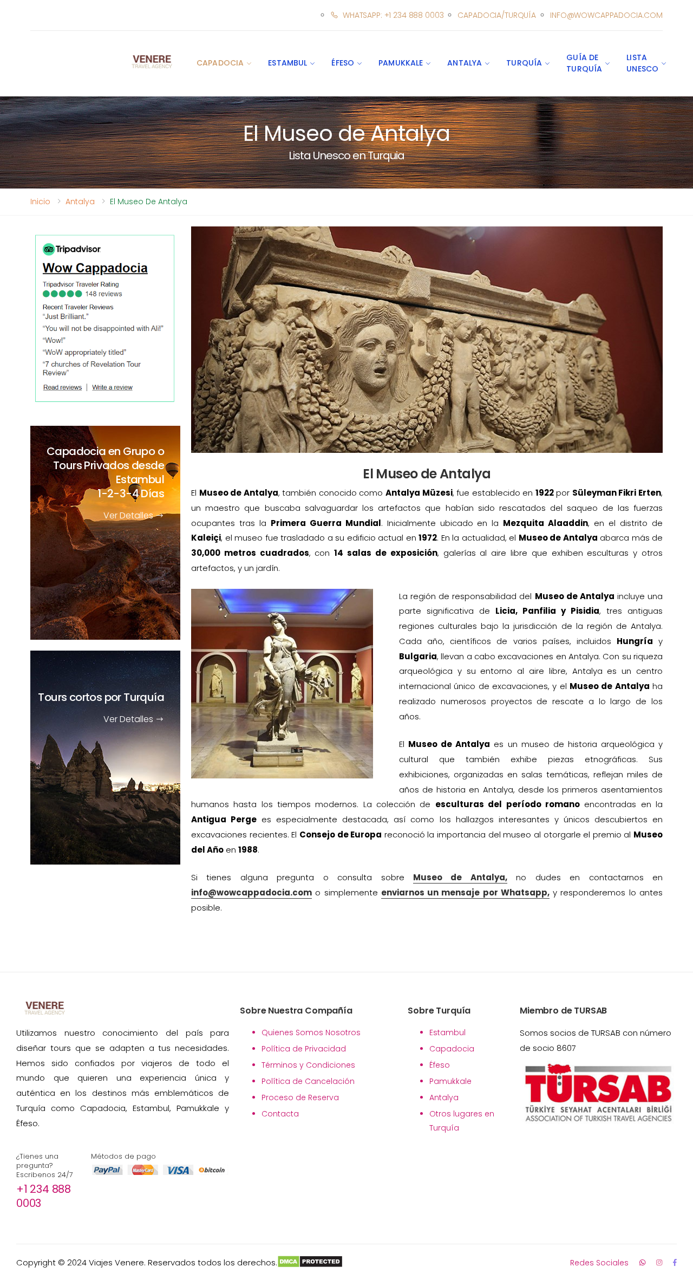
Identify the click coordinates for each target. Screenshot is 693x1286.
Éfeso (342, 62)
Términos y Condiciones (308, 1065)
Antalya (464, 62)
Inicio (40, 201)
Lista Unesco (642, 63)
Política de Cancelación (308, 1081)
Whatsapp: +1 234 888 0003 (393, 15)
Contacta (280, 1113)
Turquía (524, 62)
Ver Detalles (129, 516)
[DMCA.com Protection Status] (310, 1262)
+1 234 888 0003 (43, 1196)
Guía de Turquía (584, 63)
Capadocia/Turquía (496, 15)
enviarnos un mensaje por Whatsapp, (465, 892)
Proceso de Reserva (300, 1097)
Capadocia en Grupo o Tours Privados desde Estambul (105, 473)
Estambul (287, 62)
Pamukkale (400, 62)
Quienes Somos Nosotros (311, 1032)
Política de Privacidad (303, 1048)
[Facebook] (675, 1262)
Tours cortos (101, 697)
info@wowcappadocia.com (606, 15)
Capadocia (220, 62)
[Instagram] (659, 1262)
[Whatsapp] (642, 1262)
